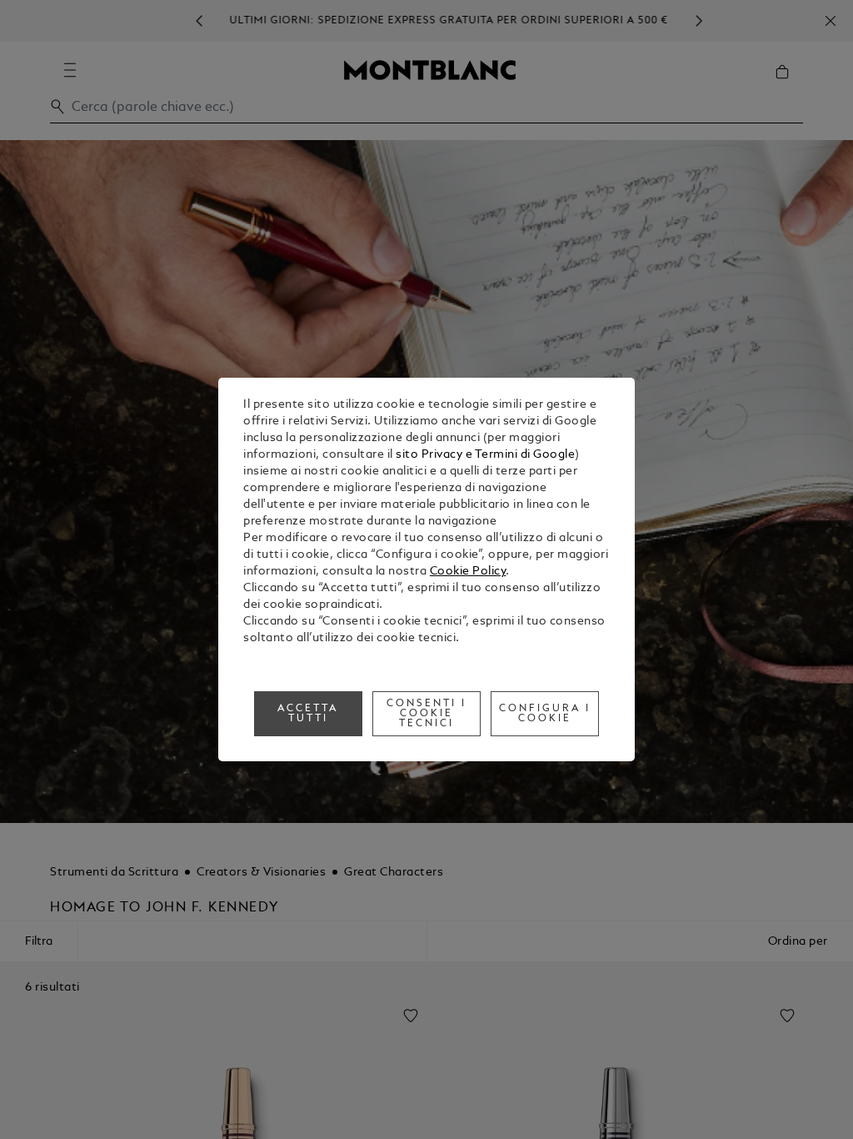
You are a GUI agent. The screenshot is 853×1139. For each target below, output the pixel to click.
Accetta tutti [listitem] (307, 714)
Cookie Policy (468, 571)
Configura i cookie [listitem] (545, 714)
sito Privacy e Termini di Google (485, 454)
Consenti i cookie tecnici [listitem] (426, 714)
